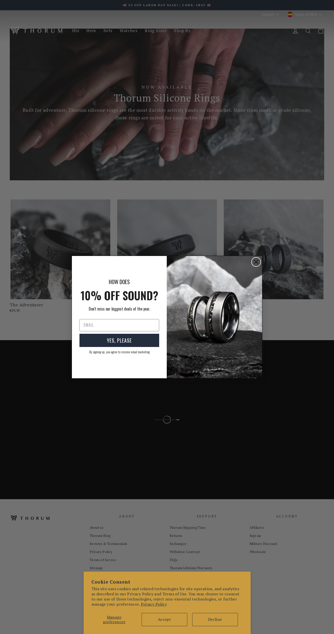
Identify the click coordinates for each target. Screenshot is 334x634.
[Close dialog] (256, 262)
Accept (164, 619)
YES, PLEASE (119, 340)
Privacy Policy (154, 604)
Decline (215, 619)
